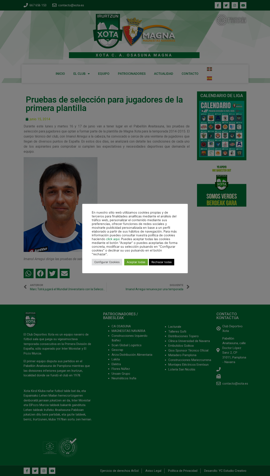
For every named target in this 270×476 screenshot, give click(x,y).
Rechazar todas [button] (161, 262)
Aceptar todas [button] (136, 262)
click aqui (112, 239)
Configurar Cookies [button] (107, 262)
